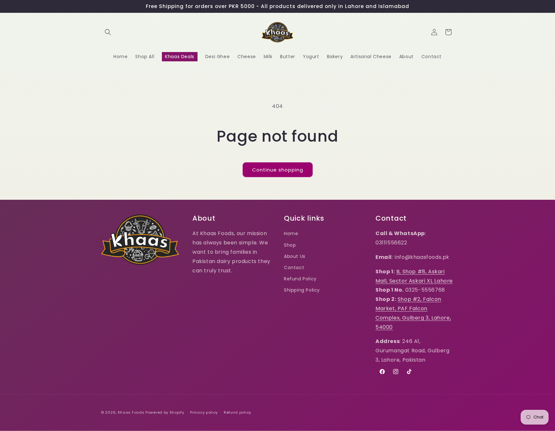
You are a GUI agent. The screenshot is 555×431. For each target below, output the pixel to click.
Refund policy (237, 412)
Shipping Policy (302, 290)
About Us (294, 256)
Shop (290, 245)
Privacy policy (204, 412)
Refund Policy (300, 279)
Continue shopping (277, 169)
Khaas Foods (131, 412)
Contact (294, 267)
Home (291, 233)
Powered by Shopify (164, 412)
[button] (108, 32)
